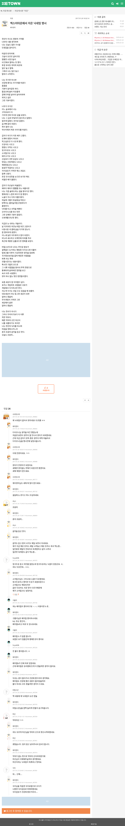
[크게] (81, 33)
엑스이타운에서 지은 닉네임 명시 (28, 23)
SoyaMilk (16, 558)
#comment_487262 (31, 660)
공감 (17, 594)
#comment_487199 (31, 615)
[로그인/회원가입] (117, 3)
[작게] (85, 33)
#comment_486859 (31, 515)
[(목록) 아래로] (88, 400)
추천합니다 (46, 389)
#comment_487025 (31, 528)
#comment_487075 (31, 560)
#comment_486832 (31, 429)
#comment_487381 (31, 770)
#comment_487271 (31, 674)
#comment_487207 (31, 633)
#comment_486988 (31, 461)
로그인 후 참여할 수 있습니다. (19, 811)
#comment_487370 (31, 704)
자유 (11, 18)
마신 (14, 714)
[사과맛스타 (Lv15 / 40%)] (8, 423)
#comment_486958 (31, 449)
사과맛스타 (16, 414)
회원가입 (94, 824)
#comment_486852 (31, 503)
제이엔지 (13, 27)
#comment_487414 (31, 752)
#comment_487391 (31, 782)
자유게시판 (7, 11)
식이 (14, 768)
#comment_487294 (31, 692)
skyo (14, 501)
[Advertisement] (46, 360)
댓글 (7, 408)
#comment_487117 (31, 479)
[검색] (112, 3)
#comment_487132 (31, 491)
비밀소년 (15, 690)
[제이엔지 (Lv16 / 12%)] (8, 426)
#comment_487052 (31, 539)
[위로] (85, 400)
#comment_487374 (31, 728)
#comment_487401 (31, 740)
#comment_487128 (31, 575)
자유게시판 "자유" (22, 11)
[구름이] (8, 600)
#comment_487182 (31, 603)
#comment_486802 (31, 417)
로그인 (31, 824)
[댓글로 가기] (88, 33)
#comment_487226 (31, 647)
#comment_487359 (31, 716)
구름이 (15, 600)
